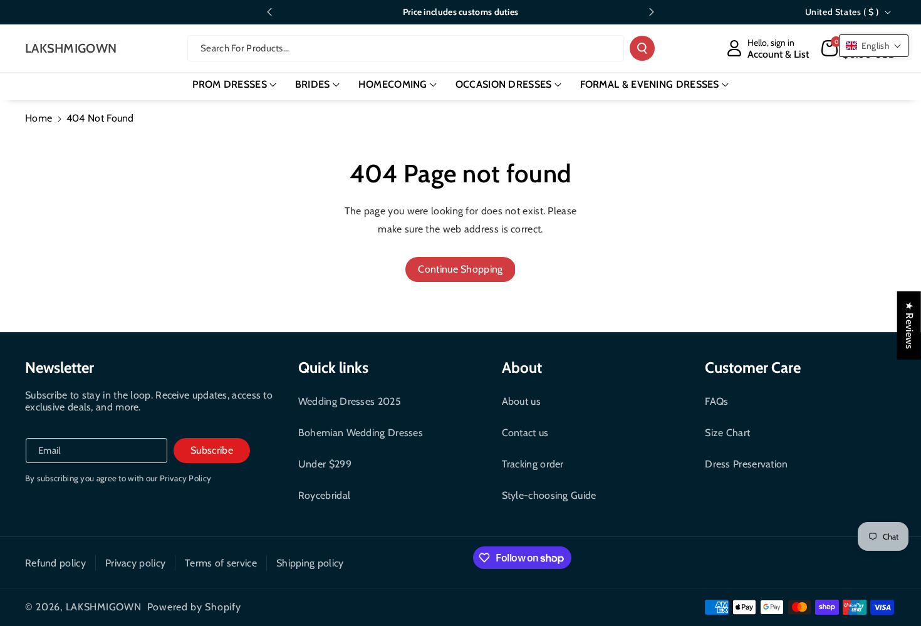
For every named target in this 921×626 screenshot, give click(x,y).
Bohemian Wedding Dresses (360, 433)
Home (38, 118)
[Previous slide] (269, 12)
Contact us (525, 433)
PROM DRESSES (229, 84)
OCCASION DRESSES (503, 84)
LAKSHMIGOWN (104, 607)
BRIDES (312, 84)
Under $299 (324, 464)
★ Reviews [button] (909, 325)
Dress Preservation (746, 464)
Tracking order (533, 464)
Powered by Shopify (194, 607)
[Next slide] (651, 12)
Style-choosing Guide (549, 495)
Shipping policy (310, 563)
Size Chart (727, 433)
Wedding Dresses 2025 (349, 401)
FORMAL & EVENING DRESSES (649, 84)
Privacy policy (135, 563)
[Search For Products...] (642, 48)
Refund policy (55, 563)
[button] (234, 84)
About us (521, 401)
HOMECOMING (392, 84)
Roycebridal (324, 495)
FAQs (716, 401)
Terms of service (221, 563)
